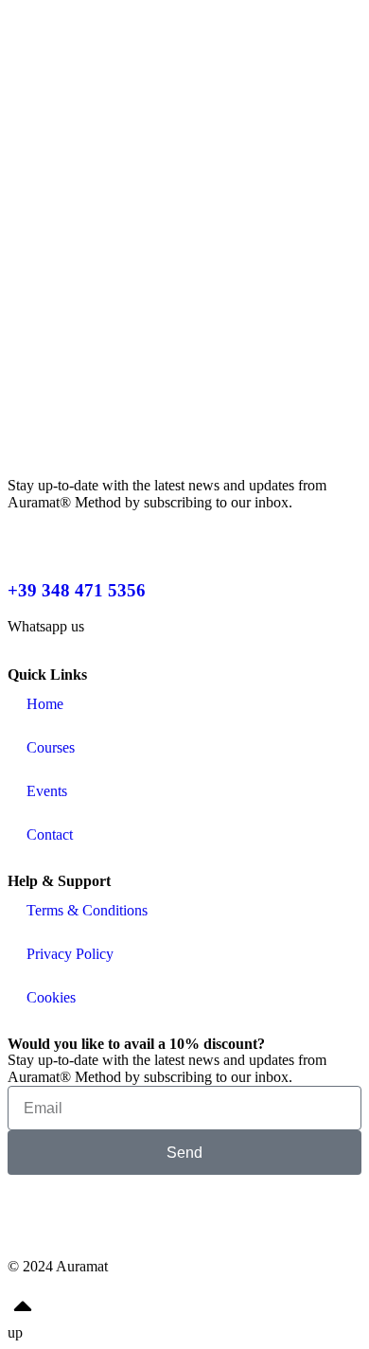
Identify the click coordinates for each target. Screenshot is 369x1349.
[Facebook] (31, 1215)
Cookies (51, 997)
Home (44, 704)
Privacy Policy (70, 954)
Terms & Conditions (87, 910)
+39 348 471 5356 (77, 590)
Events (46, 791)
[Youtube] (266, 1215)
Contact (49, 834)
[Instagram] (149, 1215)
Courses (50, 747)
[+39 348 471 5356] (31, 535)
